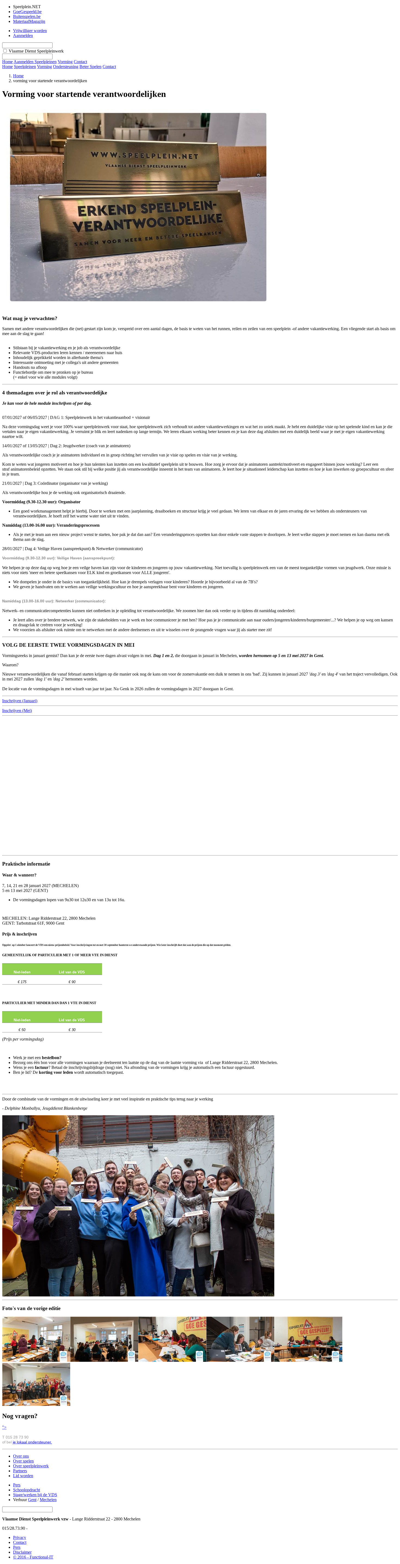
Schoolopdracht (26, 1490)
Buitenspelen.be (27, 16)
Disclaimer (22, 1552)
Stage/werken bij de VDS (35, 1494)
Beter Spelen (90, 66)
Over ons (21, 1456)
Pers (16, 1485)
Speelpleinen (25, 66)
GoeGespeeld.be (27, 11)
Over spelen (23, 1461)
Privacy (19, 1537)
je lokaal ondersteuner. (32, 1442)
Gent (32, 1499)
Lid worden (23, 1475)
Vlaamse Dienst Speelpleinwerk (36, 51)
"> (4, 1427)
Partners (20, 1470)
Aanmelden (23, 35)
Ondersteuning (65, 66)
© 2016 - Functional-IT (33, 1557)
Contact (109, 66)
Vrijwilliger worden (30, 30)
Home (7, 66)
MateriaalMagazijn (29, 21)
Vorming (44, 66)
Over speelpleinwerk (31, 1466)
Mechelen (48, 1499)
